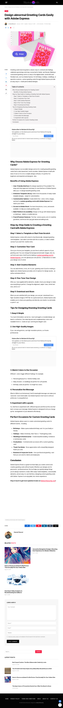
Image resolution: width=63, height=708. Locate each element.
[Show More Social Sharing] (13, 28)
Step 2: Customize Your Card (22, 98)
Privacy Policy (15, 698)
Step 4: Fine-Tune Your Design (22, 102)
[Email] (6, 89)
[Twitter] (6, 77)
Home (6, 7)
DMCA (39, 698)
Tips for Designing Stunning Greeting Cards (24, 107)
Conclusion (16, 122)
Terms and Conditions (28, 698)
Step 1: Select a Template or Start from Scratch (26, 96)
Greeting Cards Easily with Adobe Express (15, 519)
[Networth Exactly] (31, 2)
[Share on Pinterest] (11, 28)
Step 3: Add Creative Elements (22, 100)
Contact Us (54, 698)
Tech (6, 11)
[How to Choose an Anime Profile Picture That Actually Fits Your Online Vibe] (18, 555)
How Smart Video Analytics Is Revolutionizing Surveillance (13, 591)
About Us (45, 698)
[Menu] (6, 2)
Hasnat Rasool (12, 23)
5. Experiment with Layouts (21, 117)
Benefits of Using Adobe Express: (23, 92)
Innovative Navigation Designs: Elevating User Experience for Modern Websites (44, 550)
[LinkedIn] (6, 81)
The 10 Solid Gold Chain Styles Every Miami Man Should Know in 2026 (32, 668)
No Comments (40, 23)
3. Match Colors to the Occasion (23, 113)
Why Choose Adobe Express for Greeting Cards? (26, 90)
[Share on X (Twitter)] (8, 28)
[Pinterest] (6, 85)
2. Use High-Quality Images (21, 111)
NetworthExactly (39, 702)
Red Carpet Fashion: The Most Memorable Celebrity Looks (29, 662)
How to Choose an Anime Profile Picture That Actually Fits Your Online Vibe (17, 566)
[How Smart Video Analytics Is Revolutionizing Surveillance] (18, 580)
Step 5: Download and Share (21, 105)
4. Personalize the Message (21, 115)
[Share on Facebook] (6, 28)
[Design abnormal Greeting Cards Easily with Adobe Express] (31, 48)
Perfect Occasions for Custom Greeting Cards (25, 120)
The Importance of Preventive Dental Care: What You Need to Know (31, 686)
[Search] (57, 2)
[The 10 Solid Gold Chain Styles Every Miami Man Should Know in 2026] (8, 671)
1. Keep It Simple (18, 109)
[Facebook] (6, 73)
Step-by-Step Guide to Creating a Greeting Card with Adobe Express (31, 94)
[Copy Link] (6, 93)
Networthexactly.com (48, 481)
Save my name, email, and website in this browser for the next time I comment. (26, 636)
